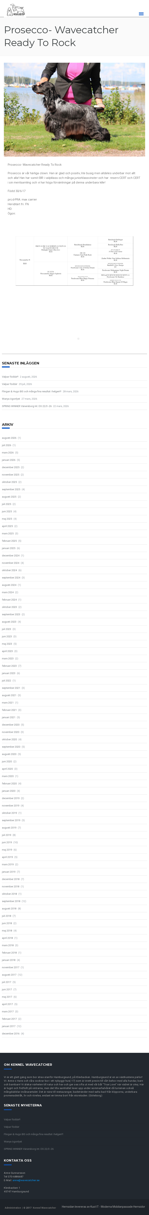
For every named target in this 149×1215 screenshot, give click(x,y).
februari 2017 (9, 1018)
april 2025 (7, 526)
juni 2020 (7, 761)
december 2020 (10, 724)
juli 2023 (6, 629)
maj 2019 (7, 849)
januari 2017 (8, 1026)
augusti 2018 (9, 908)
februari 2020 (9, 783)
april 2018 (7, 938)
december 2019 (10, 798)
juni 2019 (7, 842)
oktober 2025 (9, 482)
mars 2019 (8, 864)
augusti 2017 (9, 974)
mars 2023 (8, 658)
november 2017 (10, 967)
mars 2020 (8, 776)
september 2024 (11, 577)
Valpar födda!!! (10, 376)
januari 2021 (8, 717)
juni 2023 (7, 636)
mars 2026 (8, 452)
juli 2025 (6, 504)
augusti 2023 (9, 621)
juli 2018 (6, 915)
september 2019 (11, 820)
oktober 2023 (9, 607)
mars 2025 (8, 533)
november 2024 (10, 562)
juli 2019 (6, 835)
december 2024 (10, 555)
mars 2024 (8, 592)
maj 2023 (7, 643)
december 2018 (10, 879)
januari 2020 (8, 790)
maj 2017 (7, 996)
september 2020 (11, 746)
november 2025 (10, 474)
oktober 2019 (9, 812)
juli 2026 (6, 445)
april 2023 (7, 651)
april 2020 (7, 768)
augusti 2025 (9, 496)
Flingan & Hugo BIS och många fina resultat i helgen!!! (31, 391)
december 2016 (10, 1033)
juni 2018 (7, 923)
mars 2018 (8, 945)
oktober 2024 (9, 570)
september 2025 (11, 489)
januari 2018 (8, 960)
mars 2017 (8, 1011)
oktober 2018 (9, 893)
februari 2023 (9, 665)
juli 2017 (6, 982)
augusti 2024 (9, 585)
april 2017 (7, 1004)
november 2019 (10, 805)
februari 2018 (9, 952)
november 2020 (10, 732)
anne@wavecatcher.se (26, 1180)
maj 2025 (7, 518)
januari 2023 (8, 673)
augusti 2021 (9, 695)
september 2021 (11, 687)
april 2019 (7, 857)
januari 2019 (8, 871)
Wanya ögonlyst (11, 398)
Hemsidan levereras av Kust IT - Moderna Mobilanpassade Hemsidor (103, 1206)
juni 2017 (7, 989)
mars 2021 (8, 702)
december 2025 (10, 467)
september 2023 (11, 614)
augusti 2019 (9, 827)
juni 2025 (7, 511)
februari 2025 (9, 540)
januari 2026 (8, 459)
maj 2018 (7, 930)
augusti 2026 (9, 437)
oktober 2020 (9, 739)
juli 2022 (6, 680)
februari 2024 (9, 599)
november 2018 (10, 886)
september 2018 (11, 901)
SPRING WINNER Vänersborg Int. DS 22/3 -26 (27, 406)
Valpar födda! (9, 384)
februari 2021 (9, 710)
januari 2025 (8, 548)
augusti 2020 (9, 754)
